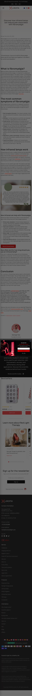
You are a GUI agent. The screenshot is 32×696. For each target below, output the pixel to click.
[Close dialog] (30, 341)
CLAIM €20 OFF (24, 350)
